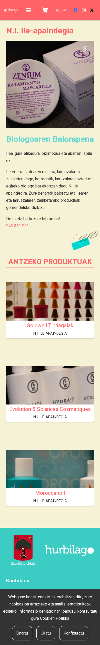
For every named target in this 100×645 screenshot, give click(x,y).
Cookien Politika (54, 618)
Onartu (22, 633)
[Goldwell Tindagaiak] (50, 315)
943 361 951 (17, 225)
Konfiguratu (74, 633)
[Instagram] (83, 10)
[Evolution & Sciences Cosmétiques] (50, 399)
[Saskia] (45, 10)
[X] (92, 10)
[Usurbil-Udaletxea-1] (23, 551)
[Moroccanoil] (50, 482)
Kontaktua (17, 581)
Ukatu (46, 633)
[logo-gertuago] (11, 10)
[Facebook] (75, 10)
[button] (28, 10)
